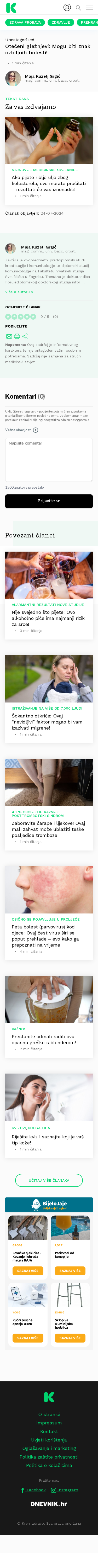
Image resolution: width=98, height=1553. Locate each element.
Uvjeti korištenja (49, 1440)
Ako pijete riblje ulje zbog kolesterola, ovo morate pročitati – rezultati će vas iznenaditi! (49, 183)
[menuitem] (67, 7)
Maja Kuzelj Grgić (38, 246)
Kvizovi (19, 1128)
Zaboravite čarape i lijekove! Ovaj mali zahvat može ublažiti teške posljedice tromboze (48, 829)
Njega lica (39, 1128)
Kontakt (49, 1431)
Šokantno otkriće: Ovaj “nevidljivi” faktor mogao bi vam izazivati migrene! (47, 722)
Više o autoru (17, 292)
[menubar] (67, 7)
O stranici (49, 1414)
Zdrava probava (25, 22)
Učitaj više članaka (49, 1180)
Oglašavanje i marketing (49, 1448)
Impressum (49, 1422)
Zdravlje (61, 22)
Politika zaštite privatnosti (49, 1457)
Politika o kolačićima (49, 1465)
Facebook (35, 1489)
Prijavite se (49, 501)
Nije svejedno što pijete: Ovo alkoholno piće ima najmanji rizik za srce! (48, 618)
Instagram (67, 1489)
